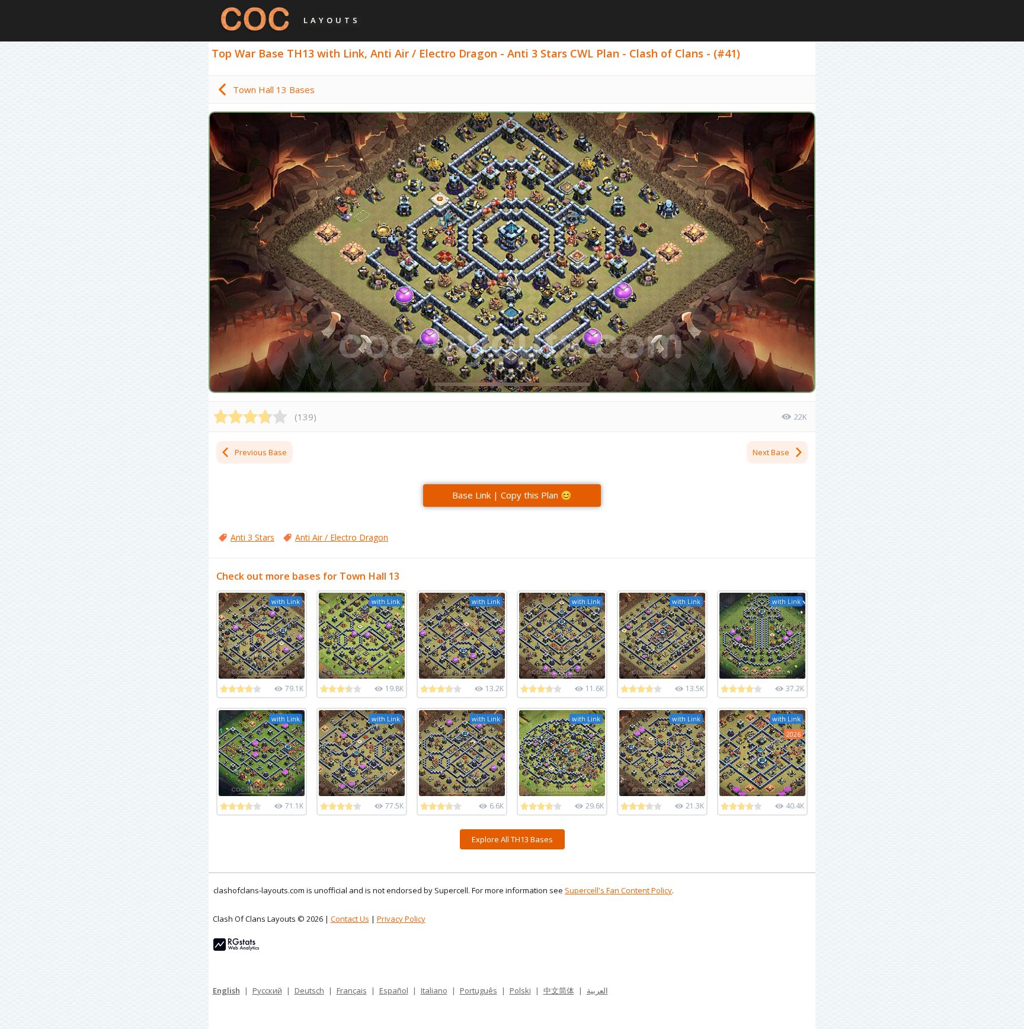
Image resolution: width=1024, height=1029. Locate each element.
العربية (597, 990)
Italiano (434, 990)
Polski (520, 990)
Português (478, 990)
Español (393, 990)
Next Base (771, 452)
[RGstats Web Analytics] (236, 947)
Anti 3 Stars (252, 537)
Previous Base (261, 452)
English (226, 990)
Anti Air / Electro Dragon (341, 537)
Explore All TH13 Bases (512, 839)
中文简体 (558, 990)
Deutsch (309, 990)
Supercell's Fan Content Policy (618, 890)
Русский (267, 990)
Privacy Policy (401, 918)
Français (352, 990)
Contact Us (350, 918)
